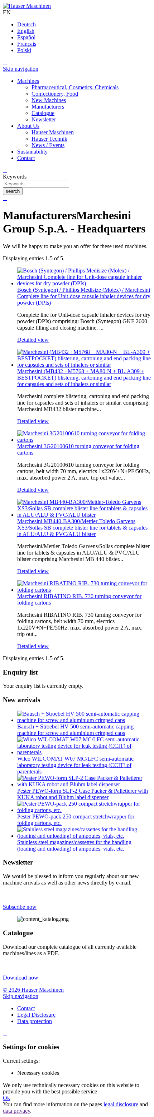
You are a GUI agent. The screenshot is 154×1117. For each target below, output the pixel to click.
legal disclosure (121, 1104)
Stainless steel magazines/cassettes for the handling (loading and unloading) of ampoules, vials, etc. (74, 845)
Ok (6, 1098)
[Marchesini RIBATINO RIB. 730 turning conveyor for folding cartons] (84, 590)
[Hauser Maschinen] (27, 6)
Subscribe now (20, 907)
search (13, 191)
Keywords (15, 177)
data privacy (16, 1111)
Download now (20, 978)
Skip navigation (20, 69)
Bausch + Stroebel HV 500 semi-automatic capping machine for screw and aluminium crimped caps (75, 729)
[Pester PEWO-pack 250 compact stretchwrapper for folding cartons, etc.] (84, 810)
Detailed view (33, 340)
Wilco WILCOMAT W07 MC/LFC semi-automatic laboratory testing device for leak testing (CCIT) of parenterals (75, 765)
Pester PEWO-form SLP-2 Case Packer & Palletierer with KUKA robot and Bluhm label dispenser (82, 794)
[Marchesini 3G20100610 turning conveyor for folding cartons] (84, 440)
